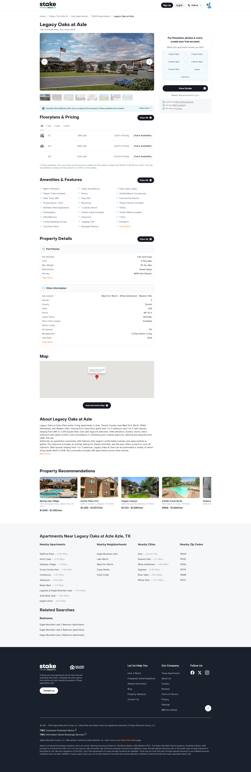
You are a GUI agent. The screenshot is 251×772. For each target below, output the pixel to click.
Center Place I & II (89, 501)
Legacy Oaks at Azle (63, 24)
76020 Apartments (100, 16)
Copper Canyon (129, 501)
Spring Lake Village (49, 501)
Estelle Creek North (172, 501)
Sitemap (166, 704)
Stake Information (128, 740)
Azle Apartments (79, 16)
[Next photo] (149, 62)
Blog (130, 689)
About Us (166, 678)
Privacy (165, 699)
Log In (179, 5)
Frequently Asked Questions (141, 678)
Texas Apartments (171, 673)
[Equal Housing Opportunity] (77, 667)
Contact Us (133, 699)
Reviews (166, 689)
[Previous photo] (44, 62)
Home (43, 16)
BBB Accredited (169, 710)
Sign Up (167, 5)
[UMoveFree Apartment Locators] (48, 667)
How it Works (134, 673)
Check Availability (143, 135)
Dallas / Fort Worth (58, 16)
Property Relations (137, 694)
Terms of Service (170, 694)
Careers (165, 683)
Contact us (49, 690)
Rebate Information (137, 683)
